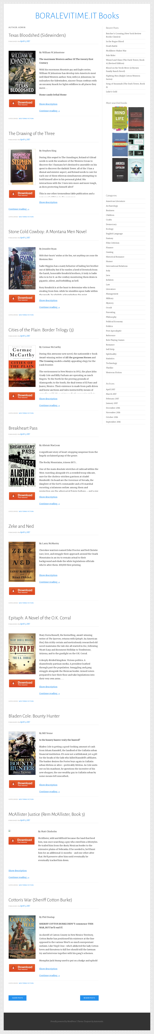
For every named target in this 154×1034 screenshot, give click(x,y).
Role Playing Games (115, 340)
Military (109, 298)
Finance (109, 247)
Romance (110, 345)
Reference (110, 335)
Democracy (111, 224)
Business (110, 210)
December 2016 (113, 408)
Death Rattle (111, 46)
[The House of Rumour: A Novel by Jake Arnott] (136, 156)
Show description (48, 104)
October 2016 (112, 417)
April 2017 (110, 389)
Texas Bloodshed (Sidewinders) (37, 35)
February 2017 (112, 399)
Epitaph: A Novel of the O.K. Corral (40, 618)
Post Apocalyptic (114, 331)
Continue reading (49, 111)
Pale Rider (111, 55)
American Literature (115, 201)
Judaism (109, 280)
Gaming (109, 252)
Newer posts (89, 998)
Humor (109, 261)
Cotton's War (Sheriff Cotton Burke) (40, 900)
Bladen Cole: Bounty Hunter (34, 716)
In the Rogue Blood (115, 41)
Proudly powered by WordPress (63, 1021)
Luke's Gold (111, 92)
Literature (111, 289)
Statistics (110, 358)
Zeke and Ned (21, 526)
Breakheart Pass (23, 428)
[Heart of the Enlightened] (136, 131)
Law (108, 284)
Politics (109, 326)
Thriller (109, 368)
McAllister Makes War (116, 51)
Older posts (17, 998)
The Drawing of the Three (32, 133)
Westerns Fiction (26, 118)
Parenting (110, 312)
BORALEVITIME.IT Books (77, 15)
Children (110, 215)
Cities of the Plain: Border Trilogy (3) (41, 330)
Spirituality (111, 354)
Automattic (98, 1021)
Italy (108, 271)
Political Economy (114, 321)
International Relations (117, 266)
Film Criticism (112, 243)
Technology (111, 363)
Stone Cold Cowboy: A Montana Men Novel (48, 231)
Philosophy (111, 317)
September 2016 (113, 422)
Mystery (110, 303)
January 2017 (112, 403)
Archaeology (112, 206)
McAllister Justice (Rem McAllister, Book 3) (47, 814)
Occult (109, 308)
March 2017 (111, 394)
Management (112, 294)
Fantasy (109, 238)
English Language (114, 234)
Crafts (109, 220)
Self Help (110, 349)
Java (108, 275)
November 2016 (113, 412)
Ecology (109, 229)
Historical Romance (115, 257)
